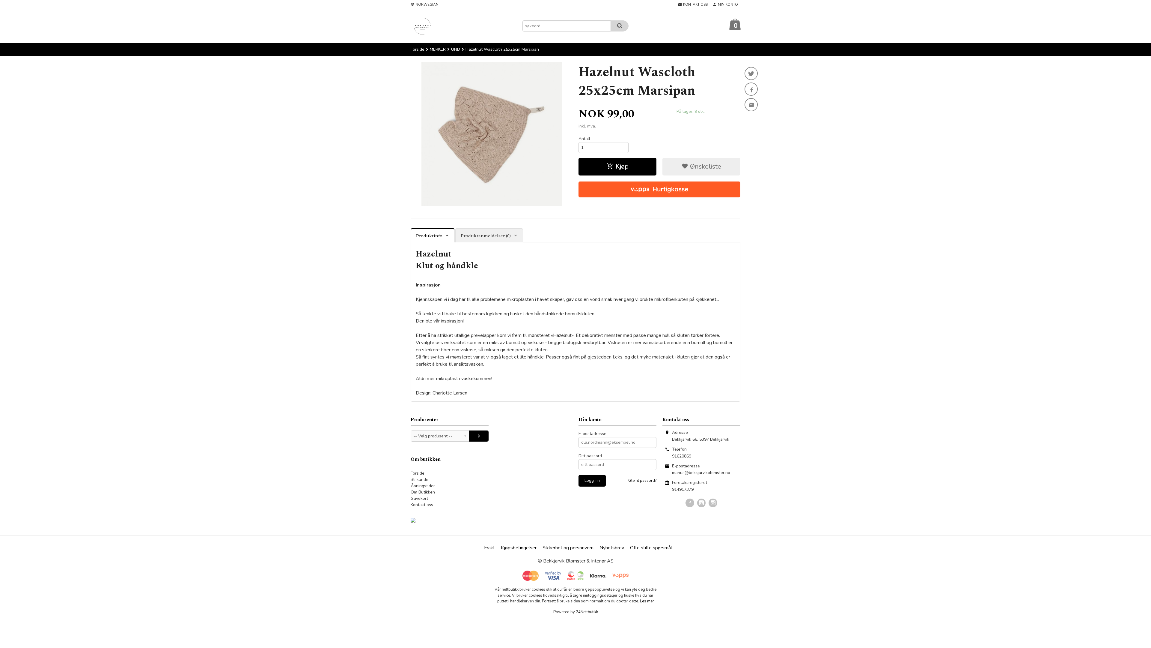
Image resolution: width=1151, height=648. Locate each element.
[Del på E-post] (751, 104)
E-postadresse (592, 433)
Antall (584, 139)
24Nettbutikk (587, 612)
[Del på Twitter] (751, 73)
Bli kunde (419, 479)
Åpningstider (423, 486)
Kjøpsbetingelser (519, 547)
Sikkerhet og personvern (568, 547)
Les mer (647, 601)
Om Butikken (423, 492)
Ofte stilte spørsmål (651, 547)
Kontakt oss (422, 505)
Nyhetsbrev (611, 547)
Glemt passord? (642, 480)
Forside (417, 49)
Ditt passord (590, 456)
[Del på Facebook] (751, 89)
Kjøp (622, 166)
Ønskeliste (704, 166)
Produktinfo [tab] (429, 235)
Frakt (489, 547)
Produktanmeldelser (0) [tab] (485, 235)
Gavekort (419, 498)
